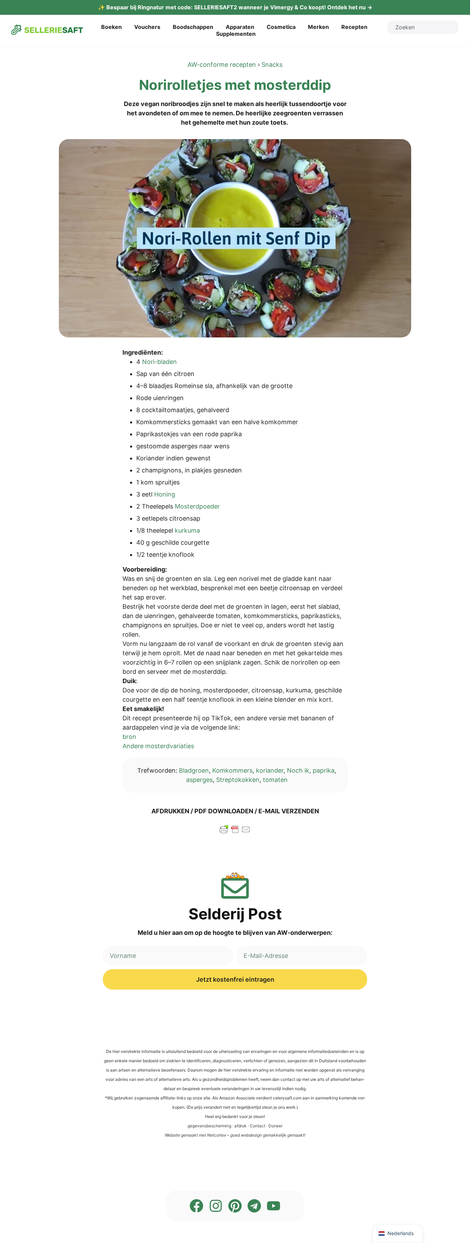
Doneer (275, 1125)
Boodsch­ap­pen (193, 26)
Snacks (271, 64)
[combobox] (423, 27)
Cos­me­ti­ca (281, 26)
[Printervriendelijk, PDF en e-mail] (235, 832)
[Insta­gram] (216, 1206)
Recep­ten (354, 26)
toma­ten (275, 779)
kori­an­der (270, 770)
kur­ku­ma (187, 530)
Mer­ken (318, 26)
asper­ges (199, 779)
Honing (164, 494)
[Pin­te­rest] (235, 1206)
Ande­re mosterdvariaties (158, 746)
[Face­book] (196, 1206)
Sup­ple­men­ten (236, 33)
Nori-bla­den (159, 361)
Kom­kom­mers (232, 770)
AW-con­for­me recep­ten (222, 64)
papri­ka (323, 770)
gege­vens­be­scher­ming (209, 1125)
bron (129, 736)
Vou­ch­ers (147, 26)
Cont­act (257, 1125)
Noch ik (298, 770)
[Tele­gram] (254, 1206)
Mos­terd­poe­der (197, 506)
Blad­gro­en (194, 770)
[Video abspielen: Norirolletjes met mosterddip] (235, 238)
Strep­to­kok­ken (237, 779)
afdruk (240, 1125)
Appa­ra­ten (240, 26)
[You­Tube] (273, 1206)
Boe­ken (111, 26)
